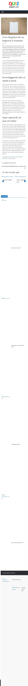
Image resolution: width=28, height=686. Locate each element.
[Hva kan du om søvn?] (6, 248)
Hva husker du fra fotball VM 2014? (17, 346)
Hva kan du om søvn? (16, 248)
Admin (4, 43)
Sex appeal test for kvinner (9, 163)
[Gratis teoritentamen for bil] (6, 543)
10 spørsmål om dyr (15, 444)
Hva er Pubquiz (6, 180)
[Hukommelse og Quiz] (16, 587)
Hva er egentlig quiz (16, 579)
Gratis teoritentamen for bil (17, 542)
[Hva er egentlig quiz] (20, 176)
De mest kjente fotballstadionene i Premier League (13, 167)
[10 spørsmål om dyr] (6, 444)
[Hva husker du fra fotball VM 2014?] (6, 346)
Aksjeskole (22, 70)
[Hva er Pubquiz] (7, 176)
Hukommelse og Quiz (23, 589)
